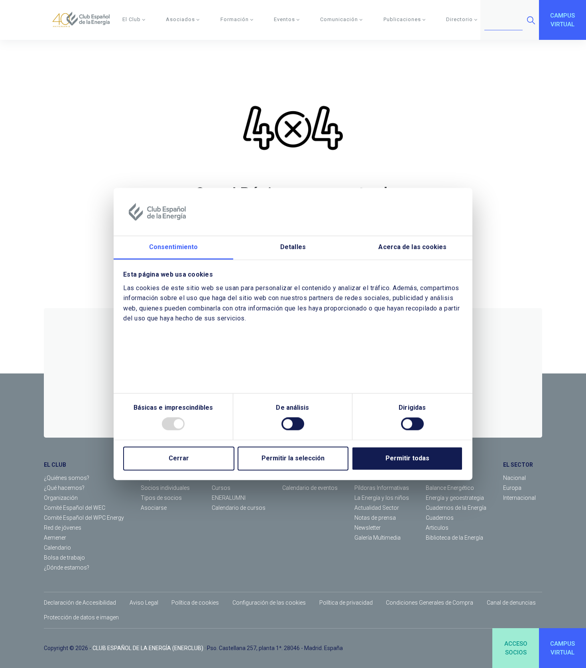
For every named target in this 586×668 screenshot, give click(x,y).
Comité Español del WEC (74, 508)
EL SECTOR (518, 465)
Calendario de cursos (238, 508)
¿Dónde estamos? (66, 567)
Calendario (57, 547)
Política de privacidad (346, 602)
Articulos (437, 528)
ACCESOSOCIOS (515, 648)
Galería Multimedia (377, 537)
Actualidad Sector (376, 508)
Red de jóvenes (62, 528)
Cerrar (179, 458)
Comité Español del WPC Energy (84, 518)
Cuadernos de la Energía (456, 508)
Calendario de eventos (310, 488)
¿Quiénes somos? (66, 478)
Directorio (459, 19)
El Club (131, 19)
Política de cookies (195, 602)
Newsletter (367, 528)
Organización (61, 498)
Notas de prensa (375, 518)
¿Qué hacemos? (64, 488)
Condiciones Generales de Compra (429, 602)
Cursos (221, 488)
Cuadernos (440, 518)
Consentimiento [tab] (173, 247)
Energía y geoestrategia (455, 498)
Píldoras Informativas (381, 488)
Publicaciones (402, 19)
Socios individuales (165, 488)
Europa (512, 488)
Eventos (284, 19)
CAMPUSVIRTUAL (562, 20)
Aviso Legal (144, 602)
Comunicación (339, 19)
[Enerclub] (84, 20)
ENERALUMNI (229, 498)
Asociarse (154, 508)
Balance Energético (450, 488)
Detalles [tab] (293, 247)
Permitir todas (407, 458)
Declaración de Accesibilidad (80, 602)
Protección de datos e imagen (81, 617)
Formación (234, 19)
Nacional (514, 478)
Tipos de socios (161, 498)
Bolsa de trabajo (64, 557)
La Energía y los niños (381, 498)
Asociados (180, 19)
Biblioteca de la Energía (454, 537)
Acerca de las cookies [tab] (412, 247)
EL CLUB (55, 465)
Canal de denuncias (511, 602)
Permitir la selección (293, 458)
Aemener (55, 537)
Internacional (519, 498)
